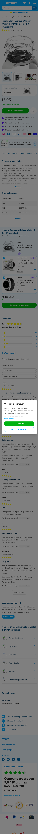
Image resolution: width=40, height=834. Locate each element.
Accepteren (20, 424)
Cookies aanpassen (20, 429)
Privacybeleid (9, 418)
